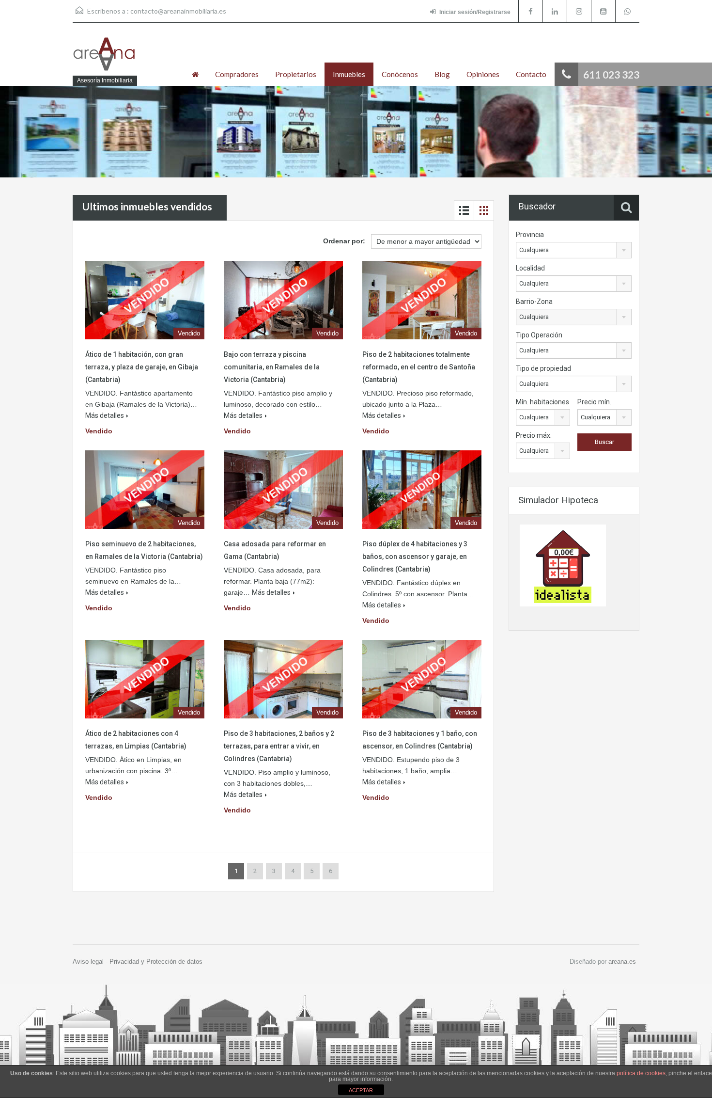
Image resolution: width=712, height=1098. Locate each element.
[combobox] (574, 250)
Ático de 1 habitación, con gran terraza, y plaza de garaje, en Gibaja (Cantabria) (141, 366)
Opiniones (482, 74)
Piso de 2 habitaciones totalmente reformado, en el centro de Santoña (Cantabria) (418, 366)
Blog (442, 74)
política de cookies (641, 1073)
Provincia (530, 235)
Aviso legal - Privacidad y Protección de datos (137, 961)
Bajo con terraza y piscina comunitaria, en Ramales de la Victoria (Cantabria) (272, 366)
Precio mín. (594, 402)
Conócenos (400, 74)
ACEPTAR (361, 1090)
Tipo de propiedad (543, 368)
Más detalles (104, 415)
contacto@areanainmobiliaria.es (178, 11)
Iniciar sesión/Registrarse (475, 12)
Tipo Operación (539, 335)
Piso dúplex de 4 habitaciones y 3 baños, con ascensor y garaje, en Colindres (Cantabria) (414, 556)
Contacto (531, 74)
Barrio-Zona (534, 301)
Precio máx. (534, 435)
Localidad (530, 268)
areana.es (622, 961)
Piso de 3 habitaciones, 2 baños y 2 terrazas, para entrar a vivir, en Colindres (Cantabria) (279, 746)
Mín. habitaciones (542, 402)
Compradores (237, 74)
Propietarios (295, 74)
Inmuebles (349, 74)
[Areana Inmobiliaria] (104, 58)
